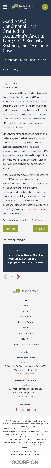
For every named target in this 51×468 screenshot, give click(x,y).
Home (25, 305)
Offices (25, 327)
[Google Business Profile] (28, 409)
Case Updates (23, 220)
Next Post (40, 228)
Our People (25, 316)
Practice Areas (25, 322)
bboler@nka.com (33, 209)
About (25, 311)
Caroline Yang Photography (25, 344)
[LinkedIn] (34, 409)
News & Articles (25, 333)
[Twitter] (22, 409)
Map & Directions (25, 373)
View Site (25, 362)
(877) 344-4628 (11, 213)
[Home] (24, 6)
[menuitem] (12, 454)
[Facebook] (16, 409)
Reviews (25, 338)
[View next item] (18, 276)
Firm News (37, 220)
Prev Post (10, 228)
